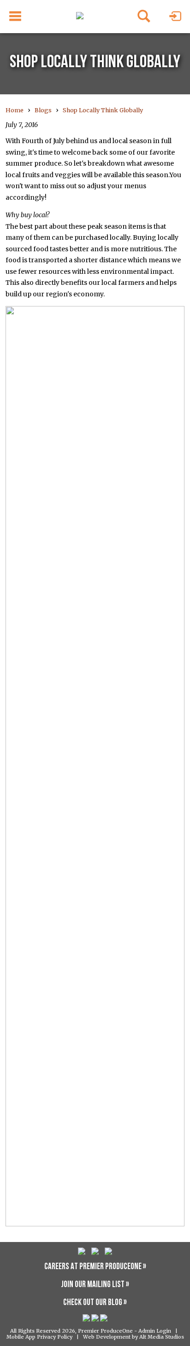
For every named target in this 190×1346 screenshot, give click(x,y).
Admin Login (154, 1331)
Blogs (43, 110)
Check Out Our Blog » (95, 1303)
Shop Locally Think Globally (103, 110)
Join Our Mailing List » (95, 1285)
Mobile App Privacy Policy (39, 1337)
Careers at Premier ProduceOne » (95, 1267)
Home (15, 110)
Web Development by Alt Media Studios (133, 1337)
